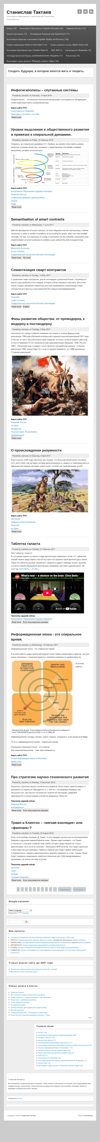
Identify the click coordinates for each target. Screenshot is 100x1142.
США (13, 870)
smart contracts (17, 251)
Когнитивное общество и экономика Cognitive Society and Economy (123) (38, 39)
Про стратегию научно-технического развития (50, 776)
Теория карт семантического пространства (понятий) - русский (34, 969)
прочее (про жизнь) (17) (17, 33)
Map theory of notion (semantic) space (24, 971)
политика (15, 867)
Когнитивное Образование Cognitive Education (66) (41, 28)
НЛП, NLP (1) (56, 50)
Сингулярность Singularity (22, 110)
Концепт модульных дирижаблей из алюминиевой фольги (44, 945)
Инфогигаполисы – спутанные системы (44, 90)
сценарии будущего (20, 877)
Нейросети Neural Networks (23, 522)
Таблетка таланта (25, 543)
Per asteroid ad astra (18, 1005)
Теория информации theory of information (29, 758)
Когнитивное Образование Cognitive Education (31, 191)
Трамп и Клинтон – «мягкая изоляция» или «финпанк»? (31, 997)
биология (15, 525)
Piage (13, 203)
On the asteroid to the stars (20, 1002)
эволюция (15, 518)
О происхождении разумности (36, 450)
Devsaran (89, 1115)
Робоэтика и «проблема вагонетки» (24, 1000)
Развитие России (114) (76, 28)
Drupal (19, 1098)
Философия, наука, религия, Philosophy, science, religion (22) (33, 61)
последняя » (79, 889)
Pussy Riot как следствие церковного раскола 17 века (30, 1015)
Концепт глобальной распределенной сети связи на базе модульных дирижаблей (48, 947)
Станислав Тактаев (28, 1115)
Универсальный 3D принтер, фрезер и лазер (35, 940)
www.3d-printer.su (79, 940)
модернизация (17, 435)
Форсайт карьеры (17, 1010)
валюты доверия (84, 942)
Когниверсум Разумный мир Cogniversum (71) (50, 33)
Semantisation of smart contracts (37, 219)
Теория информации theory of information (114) (27, 44)
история (14, 425)
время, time (16, 761)
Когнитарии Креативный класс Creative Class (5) (27, 50)
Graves (14, 200)
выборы (14, 873)
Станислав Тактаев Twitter (85, 11)
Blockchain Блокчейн (20, 248)
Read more (17, 117)
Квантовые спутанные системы (25, 114)
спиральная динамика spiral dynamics (28, 197)
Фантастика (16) (73, 55)
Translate (25, 913)
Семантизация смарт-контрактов (38, 269)
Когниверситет (17, 807)
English (26, 306)
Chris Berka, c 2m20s (28, 568)
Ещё (90, 1017)
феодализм (16, 428)
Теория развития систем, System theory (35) (69, 44)
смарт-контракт (18, 300)
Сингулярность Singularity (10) (78, 50)
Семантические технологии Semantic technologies (33, 254)
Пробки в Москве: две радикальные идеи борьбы (29, 1007)
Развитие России (18, 194)
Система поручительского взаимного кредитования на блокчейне (46, 942)
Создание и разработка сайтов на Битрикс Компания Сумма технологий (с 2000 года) (42, 937)
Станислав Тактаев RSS (91, 11)
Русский (26, 257)
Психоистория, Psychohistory (24, 431)
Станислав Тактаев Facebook (79, 11)
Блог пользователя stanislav (35, 622)
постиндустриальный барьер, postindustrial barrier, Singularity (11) (35, 55)
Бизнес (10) (12, 28)
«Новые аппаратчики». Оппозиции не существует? (30, 1012)
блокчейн (15, 297)
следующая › (65, 889)
